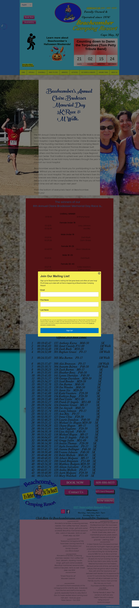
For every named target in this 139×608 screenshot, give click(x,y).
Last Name (44, 310)
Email (42, 290)
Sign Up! (69, 330)
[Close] (99, 273)
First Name (44, 300)
